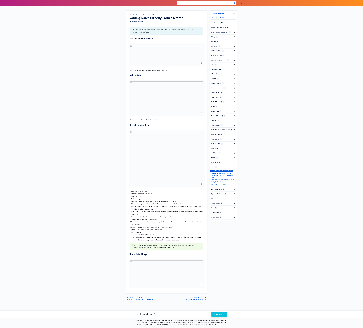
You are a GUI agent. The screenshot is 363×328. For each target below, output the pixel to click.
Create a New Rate (139, 125)
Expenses (214, 79)
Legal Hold (215, 120)
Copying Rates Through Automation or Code (222, 176)
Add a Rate (135, 75)
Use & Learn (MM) (145, 15)
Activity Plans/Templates (219, 27)
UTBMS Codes (216, 217)
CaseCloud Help (134, 15)
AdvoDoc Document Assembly (220, 32)
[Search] (234, 3)
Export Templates (217, 83)
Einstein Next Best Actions (219, 60)
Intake (214, 106)
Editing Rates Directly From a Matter (221, 173)
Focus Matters (216, 97)
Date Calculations (217, 55)
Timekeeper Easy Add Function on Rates (222, 180)
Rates (153, 15)
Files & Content (216, 93)
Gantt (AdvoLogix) (217, 102)
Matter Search (216, 139)
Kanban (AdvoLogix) (218, 116)
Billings (214, 37)
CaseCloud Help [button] (122, 1)
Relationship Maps (217, 189)
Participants (215, 153)
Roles (213, 198)
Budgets (214, 41)
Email (213, 65)
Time (213, 208)
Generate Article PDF (218, 18)
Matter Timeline (216, 144)
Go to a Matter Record (141, 38)
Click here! (220, 314)
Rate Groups (215, 162)
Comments (215, 46)
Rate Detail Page (138, 254)
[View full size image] (166, 55)
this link (172, 248)
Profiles (214, 158)
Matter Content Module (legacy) (221, 130)
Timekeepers (216, 212)
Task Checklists (216, 203)
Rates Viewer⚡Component (219, 184)
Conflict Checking (217, 51)
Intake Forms (215, 111)
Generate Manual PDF (218, 14)
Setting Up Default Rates (218, 182)
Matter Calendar (216, 125)
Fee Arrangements (217, 88)
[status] (166, 31)
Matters (214, 148)
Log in (243, 3)
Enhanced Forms (216, 69)
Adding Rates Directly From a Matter (156, 18)
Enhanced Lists (216, 74)
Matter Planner (216, 134)
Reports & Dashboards (218, 194)
